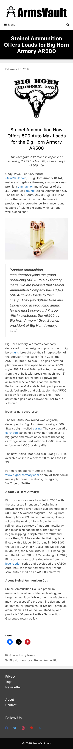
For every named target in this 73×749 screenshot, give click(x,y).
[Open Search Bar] (67, 24)
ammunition (25, 186)
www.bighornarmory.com (22, 475)
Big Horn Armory (20, 660)
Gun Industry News (22, 655)
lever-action (13, 563)
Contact (10, 705)
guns (15, 352)
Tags (8, 682)
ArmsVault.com (16, 178)
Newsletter (13, 687)
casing (37, 428)
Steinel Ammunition (46, 660)
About (9, 699)
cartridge (11, 432)
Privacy (10, 676)
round (30, 190)
